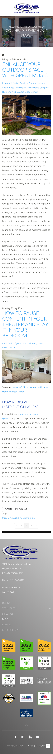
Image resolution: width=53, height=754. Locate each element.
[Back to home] (26, 8)
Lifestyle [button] (8, 614)
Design (6, 603)
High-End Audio (10, 92)
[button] (3, 8)
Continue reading (16, 509)
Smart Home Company (38, 88)
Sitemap (30, 746)
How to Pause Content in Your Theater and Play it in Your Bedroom (25, 324)
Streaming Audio (10, 518)
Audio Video (13, 83)
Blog (4, 83)
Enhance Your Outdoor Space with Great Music (25, 70)
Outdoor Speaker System (32, 83)
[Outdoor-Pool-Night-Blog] (26, 115)
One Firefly (19, 746)
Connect (7, 625)
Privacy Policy (41, 746)
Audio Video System (28, 92)
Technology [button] (9, 608)
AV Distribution (27, 518)
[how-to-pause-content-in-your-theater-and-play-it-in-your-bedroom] (26, 366)
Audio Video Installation (14, 88)
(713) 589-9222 (16, 580)
